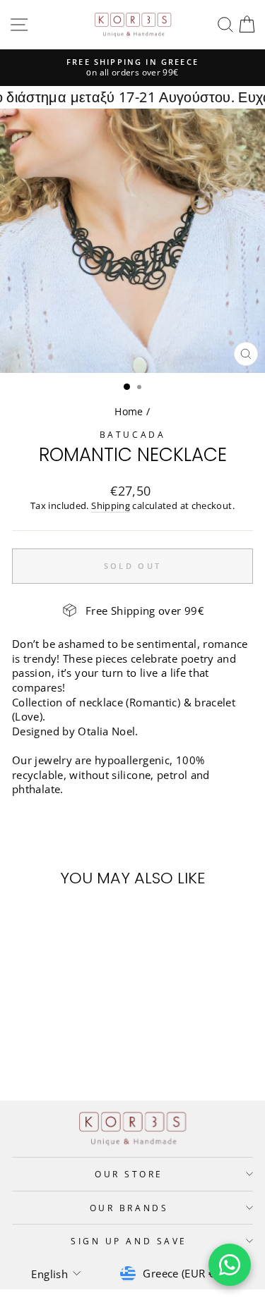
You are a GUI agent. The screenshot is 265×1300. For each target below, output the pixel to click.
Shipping (110, 506)
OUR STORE (129, 1173)
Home (128, 411)
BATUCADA (132, 434)
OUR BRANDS (129, 1207)
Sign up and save (129, 1240)
